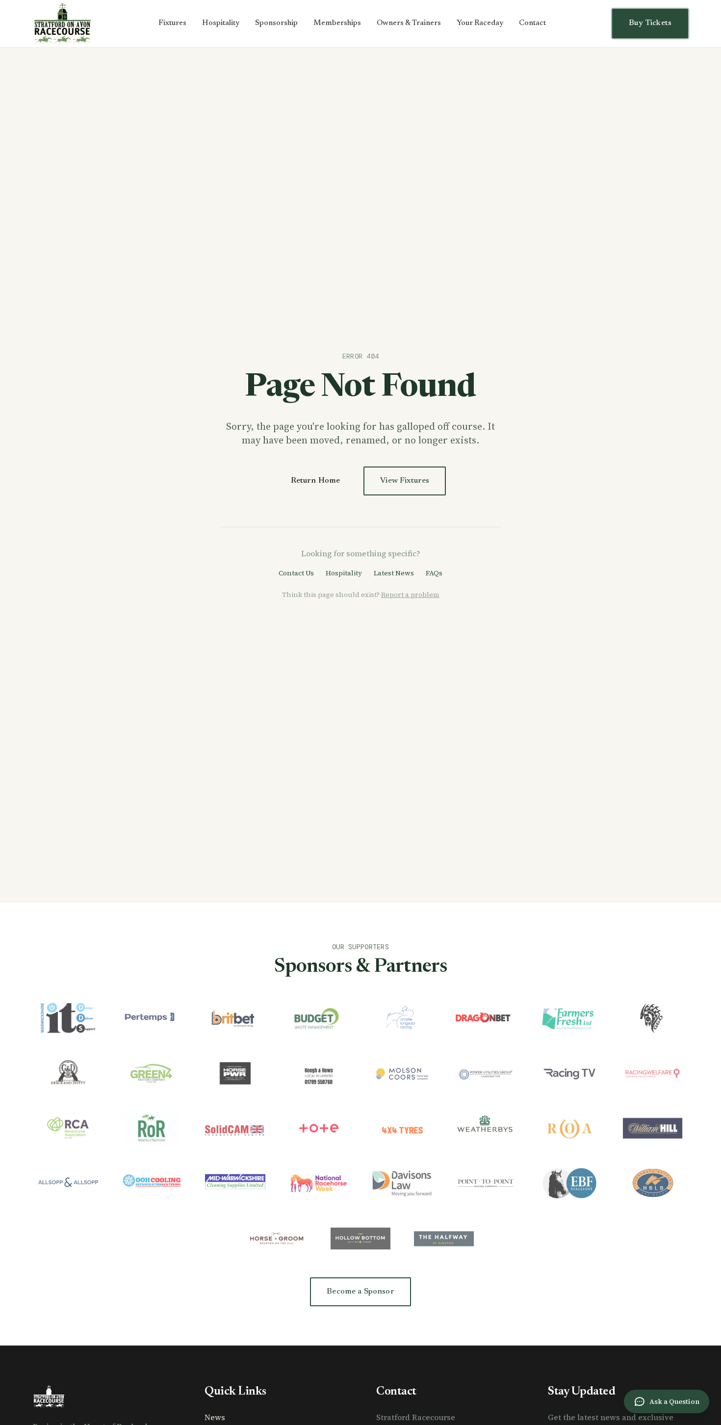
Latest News (394, 573)
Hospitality (220, 23)
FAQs (434, 573)
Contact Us (296, 573)
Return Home (315, 481)
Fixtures (172, 23)
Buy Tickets (650, 23)
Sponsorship (276, 23)
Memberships (337, 23)
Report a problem (410, 594)
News (215, 1417)
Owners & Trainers (409, 23)
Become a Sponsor (360, 1291)
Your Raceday (480, 23)
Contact (532, 23)
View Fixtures (404, 481)
